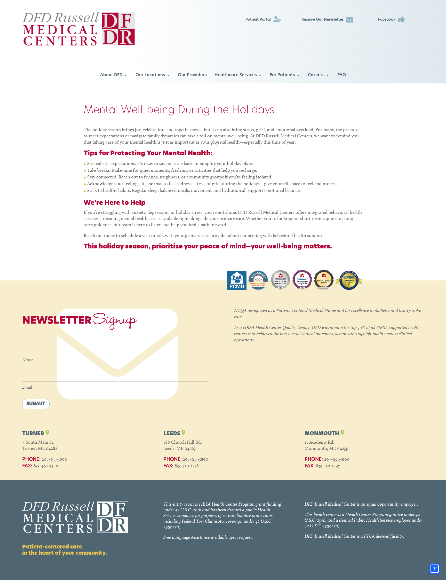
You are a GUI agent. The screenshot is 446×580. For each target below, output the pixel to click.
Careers (316, 75)
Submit (35, 404)
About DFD (111, 75)
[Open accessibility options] (434, 568)
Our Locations (150, 75)
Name (27, 359)
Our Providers (192, 75)
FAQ (341, 75)
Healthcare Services (235, 75)
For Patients (282, 75)
